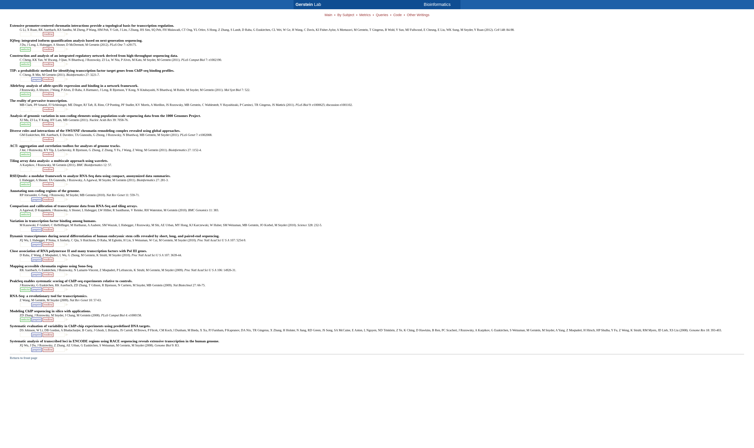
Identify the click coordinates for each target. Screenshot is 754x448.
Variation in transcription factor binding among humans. (53, 221)
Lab (308, 4)
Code (397, 15)
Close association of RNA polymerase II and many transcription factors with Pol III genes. (78, 251)
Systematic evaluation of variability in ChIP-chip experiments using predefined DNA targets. (80, 326)
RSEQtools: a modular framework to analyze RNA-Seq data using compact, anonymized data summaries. (90, 176)
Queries (382, 15)
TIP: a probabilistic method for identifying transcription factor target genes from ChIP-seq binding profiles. (92, 71)
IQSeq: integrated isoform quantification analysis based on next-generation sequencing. (76, 40)
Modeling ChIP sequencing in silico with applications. (50, 311)
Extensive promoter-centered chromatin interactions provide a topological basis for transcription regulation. (92, 26)
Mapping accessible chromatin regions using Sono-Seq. (51, 266)
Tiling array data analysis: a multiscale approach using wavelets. (59, 161)
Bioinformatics (437, 4)
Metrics (365, 15)
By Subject (345, 15)
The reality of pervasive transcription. (39, 101)
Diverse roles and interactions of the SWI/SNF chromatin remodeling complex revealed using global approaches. (95, 131)
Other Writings (418, 15)
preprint (36, 79)
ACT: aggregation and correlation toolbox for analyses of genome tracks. (65, 146)
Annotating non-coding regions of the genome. (45, 191)
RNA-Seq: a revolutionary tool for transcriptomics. (49, 296)
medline (48, 34)
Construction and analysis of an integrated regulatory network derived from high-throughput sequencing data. (94, 56)
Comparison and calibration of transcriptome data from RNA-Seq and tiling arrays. (74, 206)
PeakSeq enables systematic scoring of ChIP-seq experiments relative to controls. (71, 281)
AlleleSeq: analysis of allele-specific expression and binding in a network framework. (74, 86)
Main (328, 15)
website (25, 49)
